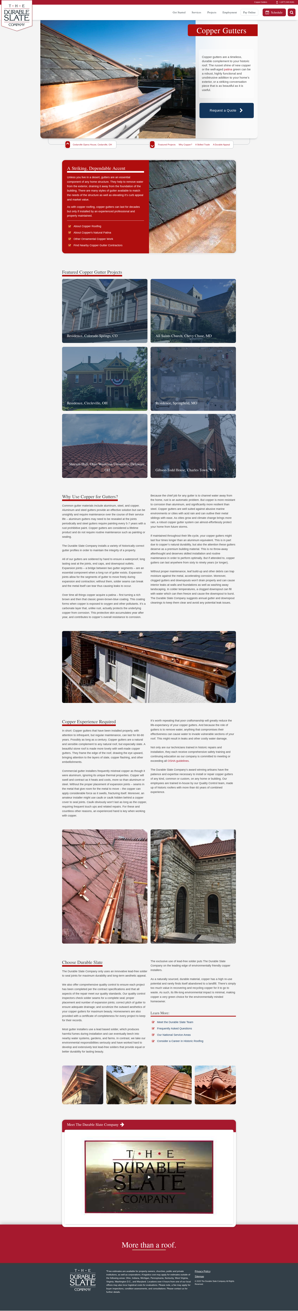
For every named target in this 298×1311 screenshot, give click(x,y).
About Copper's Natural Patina (92, 232)
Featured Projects (167, 144)
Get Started (179, 12)
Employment (230, 12)
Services (196, 12)
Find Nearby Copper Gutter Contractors (98, 245)
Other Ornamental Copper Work (93, 239)
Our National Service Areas (174, 1034)
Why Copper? (185, 144)
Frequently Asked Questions (174, 1028)
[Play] (149, 1177)
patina (228, 69)
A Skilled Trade (202, 144)
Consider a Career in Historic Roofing (180, 1041)
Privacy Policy (202, 1271)
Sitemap (199, 1276)
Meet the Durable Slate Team (175, 1022)
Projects (211, 12)
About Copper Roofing (87, 226)
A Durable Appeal (221, 144)
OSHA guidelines (178, 760)
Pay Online (249, 12)
